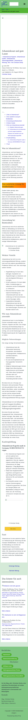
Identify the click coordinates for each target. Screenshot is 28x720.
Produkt (22, 624)
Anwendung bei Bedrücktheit (14, 121)
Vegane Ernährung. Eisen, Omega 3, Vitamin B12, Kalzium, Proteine (13, 589)
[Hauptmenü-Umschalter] (25, 4)
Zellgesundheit (8, 625)
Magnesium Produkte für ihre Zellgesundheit (11, 621)
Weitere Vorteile (11, 123)
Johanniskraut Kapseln (9, 57)
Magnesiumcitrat (6, 624)
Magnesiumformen (15, 624)
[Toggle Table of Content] (3, 112)
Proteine (21, 592)
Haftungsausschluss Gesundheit (13, 676)
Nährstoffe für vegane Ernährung (10, 592)
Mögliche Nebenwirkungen (16, 127)
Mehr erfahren (6, 611)
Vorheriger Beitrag (14, 566)
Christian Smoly (6, 74)
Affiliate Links (7, 666)
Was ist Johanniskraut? (13, 114)
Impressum (6, 654)
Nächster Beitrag (14, 570)
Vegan (3, 595)
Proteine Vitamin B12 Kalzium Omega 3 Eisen (13, 594)
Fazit (8, 144)
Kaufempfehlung (11, 137)
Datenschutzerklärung (10, 658)
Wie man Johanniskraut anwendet (15, 125)
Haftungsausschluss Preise (11, 670)
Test (9, 62)
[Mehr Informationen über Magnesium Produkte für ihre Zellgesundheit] (14, 616)
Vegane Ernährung (10, 595)
